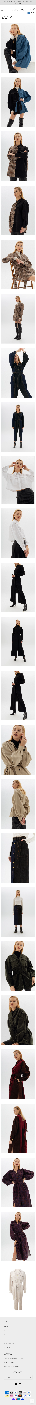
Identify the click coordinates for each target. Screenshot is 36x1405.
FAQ (5, 1330)
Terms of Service (9, 1343)
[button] (2, 10)
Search (6, 1326)
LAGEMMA (15, 1402)
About (5, 1335)
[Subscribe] (30, 1377)
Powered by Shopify (21, 1402)
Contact (6, 1339)
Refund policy (8, 1347)
